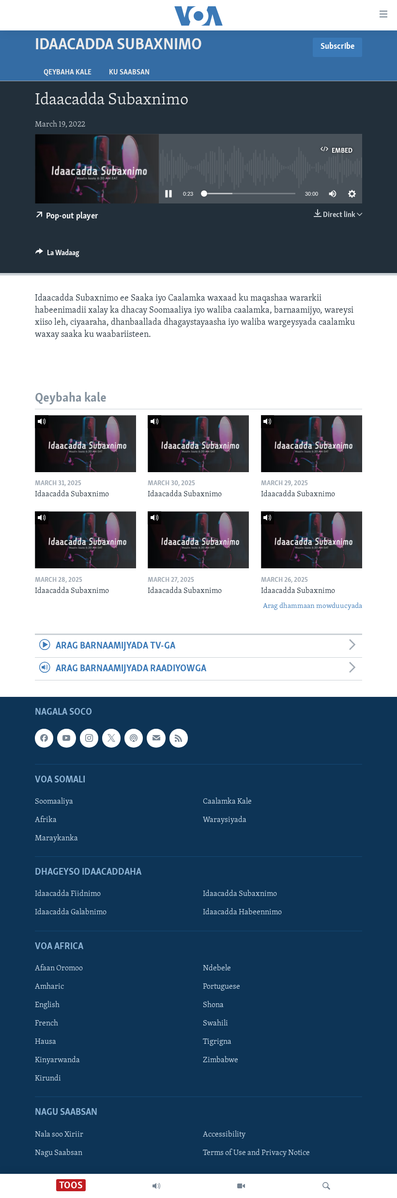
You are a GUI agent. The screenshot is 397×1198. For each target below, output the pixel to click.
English (47, 1005)
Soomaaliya (54, 802)
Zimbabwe (220, 1060)
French (46, 1023)
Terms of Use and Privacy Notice (256, 1153)
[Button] (57, 255)
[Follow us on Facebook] (44, 738)
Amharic (49, 987)
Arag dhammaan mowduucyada (312, 606)
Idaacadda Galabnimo (71, 913)
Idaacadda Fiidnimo (68, 894)
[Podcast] (133, 738)
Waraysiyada (224, 820)
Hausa (45, 1042)
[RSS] (178, 738)
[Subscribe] (156, 738)
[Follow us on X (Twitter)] (111, 738)
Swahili (215, 1023)
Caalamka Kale (227, 802)
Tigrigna (217, 1042)
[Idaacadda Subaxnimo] (85, 443)
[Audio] (156, 1186)
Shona (213, 1005)
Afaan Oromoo (59, 968)
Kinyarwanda (57, 1060)
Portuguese (221, 987)
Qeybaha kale (68, 72)
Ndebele (217, 968)
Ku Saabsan (129, 72)
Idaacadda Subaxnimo (240, 894)
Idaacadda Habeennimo (242, 913)
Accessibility (224, 1135)
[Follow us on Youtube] (66, 738)
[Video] (241, 1186)
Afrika (46, 820)
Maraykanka (56, 838)
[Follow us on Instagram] (89, 738)
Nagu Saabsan (58, 1153)
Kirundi (48, 1079)
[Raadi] (326, 1186)
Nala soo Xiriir (59, 1135)
